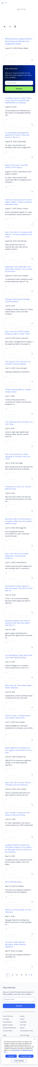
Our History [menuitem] (6, 1019)
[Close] (35, 1039)
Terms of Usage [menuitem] (24, 1035)
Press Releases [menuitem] (7, 1022)
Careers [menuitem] (22, 1016)
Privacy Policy (15, 1050)
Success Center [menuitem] (7, 1030)
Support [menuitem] (22, 1028)
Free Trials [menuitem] (23, 1025)
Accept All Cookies (26, 1056)
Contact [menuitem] (22, 1019)
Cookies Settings (19, 1060)
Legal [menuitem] (4, 1035)
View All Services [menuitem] (8, 1016)
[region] (19, 1050)
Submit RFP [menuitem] (23, 1022)
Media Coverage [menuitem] (8, 1025)
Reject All (11, 1056)
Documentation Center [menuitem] (26, 1030)
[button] (35, 3)
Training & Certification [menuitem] (9, 1028)
